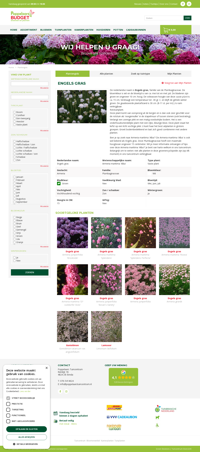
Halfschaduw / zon (25, 144)
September (21, 202)
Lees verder (25, 391)
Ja (17, 257)
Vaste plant (22, 125)
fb (182, 4)
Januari (19, 177)
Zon (18, 160)
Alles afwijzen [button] (26, 437)
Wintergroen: (18, 251)
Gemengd (21, 230)
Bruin (19, 223)
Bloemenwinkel (93, 441)
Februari (20, 180)
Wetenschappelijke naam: (25, 79)
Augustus (21, 199)
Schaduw (20, 157)
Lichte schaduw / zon (27, 154)
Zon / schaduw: (19, 135)
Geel (18, 227)
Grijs (18, 233)
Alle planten (106, 73)
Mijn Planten (174, 73)
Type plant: (17, 105)
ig (189, 4)
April (18, 186)
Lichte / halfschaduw (26, 148)
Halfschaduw (22, 141)
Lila (18, 239)
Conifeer (20, 115)
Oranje (19, 242)
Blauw (19, 220)
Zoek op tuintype (140, 73)
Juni (18, 192)
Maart (19, 183)
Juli (17, 196)
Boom (19, 112)
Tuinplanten (120, 441)
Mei (18, 189)
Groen (19, 236)
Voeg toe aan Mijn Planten (178, 82)
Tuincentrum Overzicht (181, 449)
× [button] (46, 368)
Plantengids (72, 73)
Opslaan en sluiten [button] (27, 429)
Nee (18, 261)
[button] (26, 444)
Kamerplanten (107, 441)
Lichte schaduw (24, 151)
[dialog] (26, 407)
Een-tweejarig (23, 118)
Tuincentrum (79, 441)
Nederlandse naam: (21, 92)
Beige (19, 217)
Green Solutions (163, 449)
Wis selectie (44, 88)
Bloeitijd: (16, 170)
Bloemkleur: (18, 210)
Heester (20, 121)
